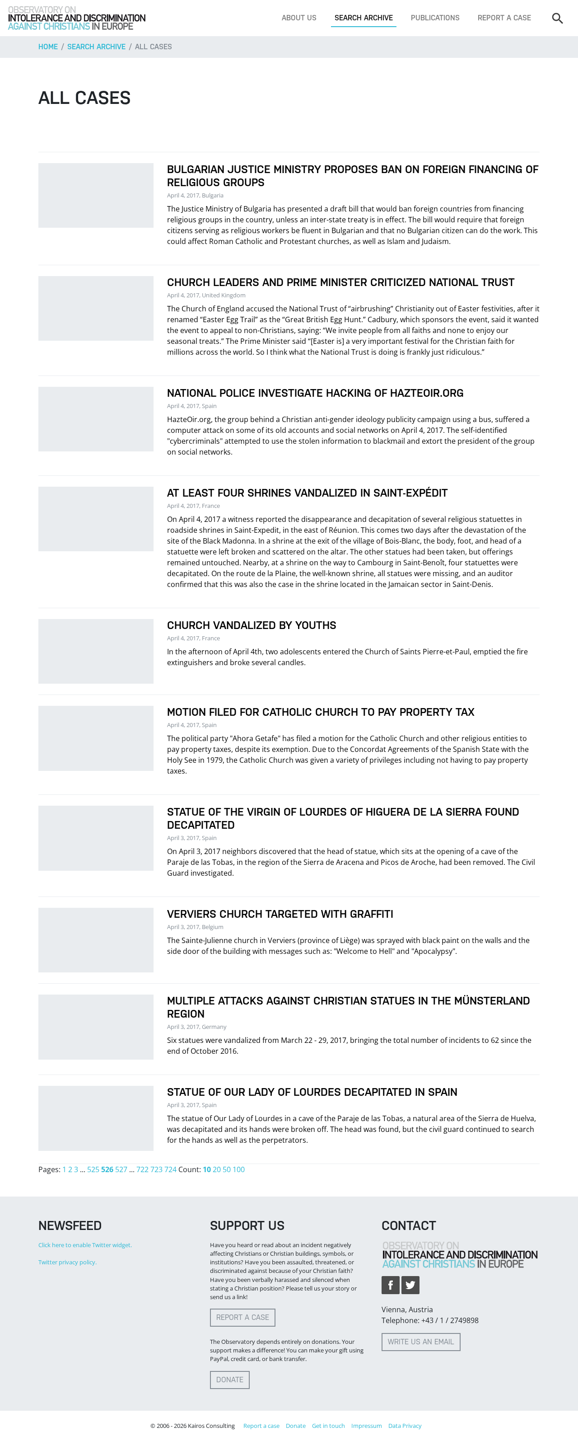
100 (239, 1169)
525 (93, 1169)
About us (299, 18)
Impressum (366, 1426)
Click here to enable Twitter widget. (85, 1245)
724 (170, 1169)
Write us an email (421, 1342)
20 (217, 1169)
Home (48, 46)
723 (156, 1169)
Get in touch (328, 1426)
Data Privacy (405, 1426)
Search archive (364, 18)
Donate (229, 1379)
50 (227, 1169)
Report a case (504, 18)
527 (121, 1169)
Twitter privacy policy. (67, 1262)
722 (142, 1169)
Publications (435, 18)
